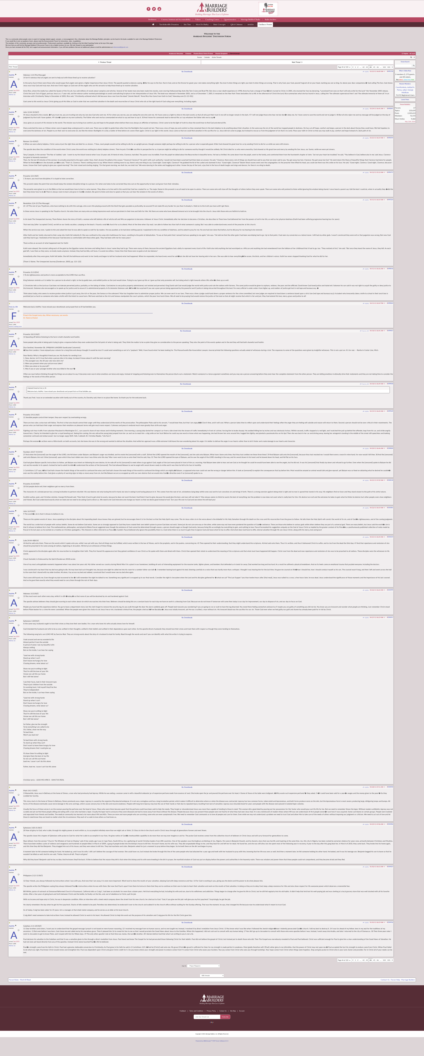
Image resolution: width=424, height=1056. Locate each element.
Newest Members (405, 84)
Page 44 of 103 (343, 67)
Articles (250, 25)
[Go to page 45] (392, 67)
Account (241, 1011)
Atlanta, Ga (12, 94)
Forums (188, 53)
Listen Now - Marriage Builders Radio (268, 9)
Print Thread (13, 67)
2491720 (390, 71)
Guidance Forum (265, 25)
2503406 (390, 824)
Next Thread (296, 62)
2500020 (390, 448)
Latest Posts (405, 99)
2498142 (390, 268)
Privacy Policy (211, 1011)
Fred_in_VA (365, 331)
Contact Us (385, 980)
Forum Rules (14, 980)
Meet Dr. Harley (202, 25)
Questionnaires (230, 20)
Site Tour (187, 25)
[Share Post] (384, 71)
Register (405, 53)
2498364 (390, 303)
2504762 (390, 922)
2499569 (390, 411)
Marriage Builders (176, 53)
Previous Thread (105, 62)
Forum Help (395, 980)
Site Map (233, 1011)
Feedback (183, 1011)
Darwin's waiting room (15, 326)
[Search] (411, 57)
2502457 (390, 617)
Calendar (207, 57)
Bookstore (152, 20)
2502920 (390, 787)
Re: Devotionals (187, 71)
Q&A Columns (236, 25)
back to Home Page (212, 7)
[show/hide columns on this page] (414, 57)
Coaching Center (212, 20)
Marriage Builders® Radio (250, 20)
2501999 (390, 590)
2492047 (390, 108)
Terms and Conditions (196, 1011)
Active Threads (216, 57)
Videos (198, 20)
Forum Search (405, 62)
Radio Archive (270, 20)
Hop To (184, 966)
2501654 (390, 537)
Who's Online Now (405, 71)
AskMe (366, 71)
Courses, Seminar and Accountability (175, 20)
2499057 (390, 330)
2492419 (390, 138)
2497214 (390, 199)
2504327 (390, 866)
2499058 (390, 384)
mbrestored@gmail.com (120, 47)
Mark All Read (25, 980)
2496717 (390, 172)
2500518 (390, 480)
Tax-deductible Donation (169, 25)
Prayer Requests (221, 53)
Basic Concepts (219, 25)
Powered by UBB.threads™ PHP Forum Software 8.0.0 (212, 1041)
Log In (413, 53)
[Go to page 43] (353, 67)
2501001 (390, 507)
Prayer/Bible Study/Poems (203, 53)
